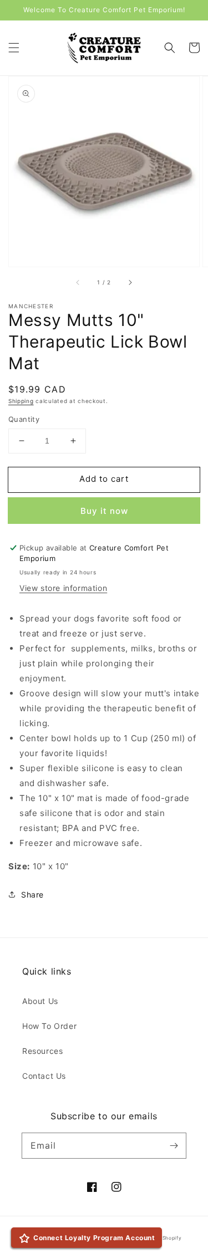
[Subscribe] (173, 1145)
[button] (14, 47)
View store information (63, 588)
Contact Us (44, 1075)
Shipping (21, 400)
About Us (40, 1001)
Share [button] (32, 894)
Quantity (23, 419)
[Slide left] (78, 282)
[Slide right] (130, 282)
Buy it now (104, 511)
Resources (42, 1051)
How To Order (49, 1026)
